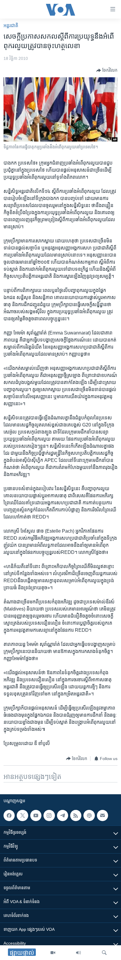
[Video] (53, 952)
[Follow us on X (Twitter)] (22, 815)
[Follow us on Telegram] (62, 815)
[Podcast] (89, 815)
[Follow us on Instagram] (49, 815)
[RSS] (75, 815)
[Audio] (78, 952)
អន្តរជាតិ (11, 25)
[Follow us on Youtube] (35, 815)
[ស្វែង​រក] (104, 952)
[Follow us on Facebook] (9, 815)
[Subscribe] (102, 815)
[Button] (106, 70)
